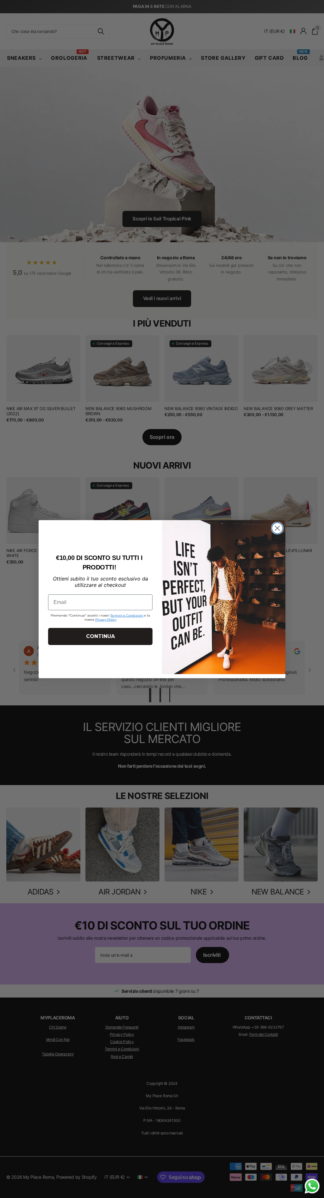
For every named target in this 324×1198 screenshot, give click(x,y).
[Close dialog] (277, 528)
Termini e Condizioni (126, 615)
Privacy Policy (105, 619)
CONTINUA (100, 636)
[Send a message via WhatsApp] (312, 1186)
